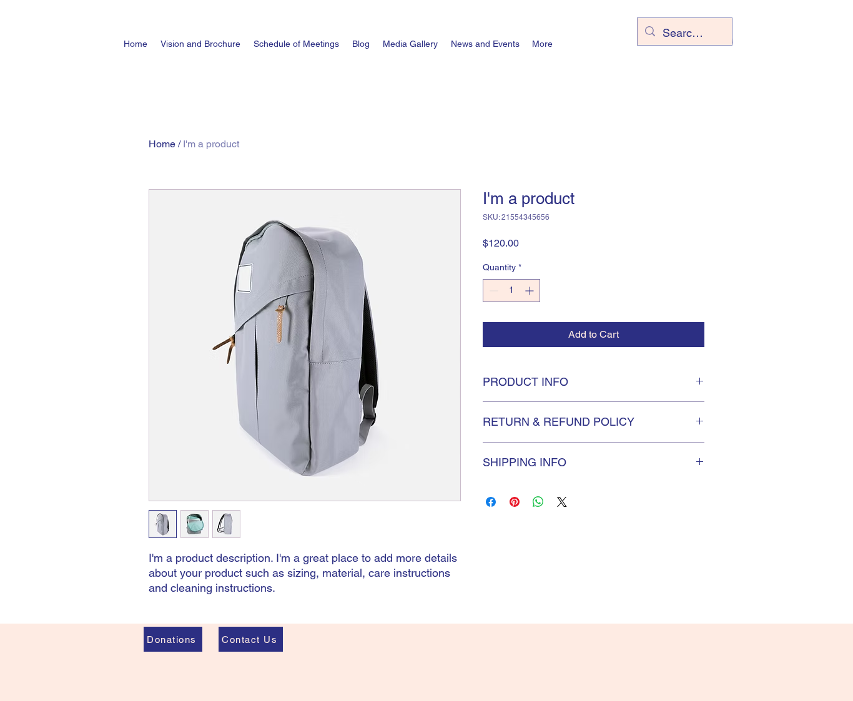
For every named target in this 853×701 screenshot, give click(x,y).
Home (162, 144)
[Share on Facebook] (490, 501)
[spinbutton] (511, 290)
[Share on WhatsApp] (538, 501)
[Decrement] (492, 290)
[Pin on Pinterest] (514, 501)
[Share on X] (562, 501)
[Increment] (530, 290)
